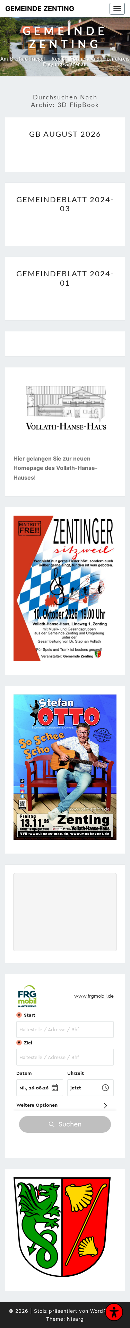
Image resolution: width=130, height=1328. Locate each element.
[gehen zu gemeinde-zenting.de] (62, 1229)
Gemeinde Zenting (39, 9)
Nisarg (75, 1319)
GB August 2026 (65, 134)
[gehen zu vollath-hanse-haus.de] (65, 415)
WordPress (104, 1311)
